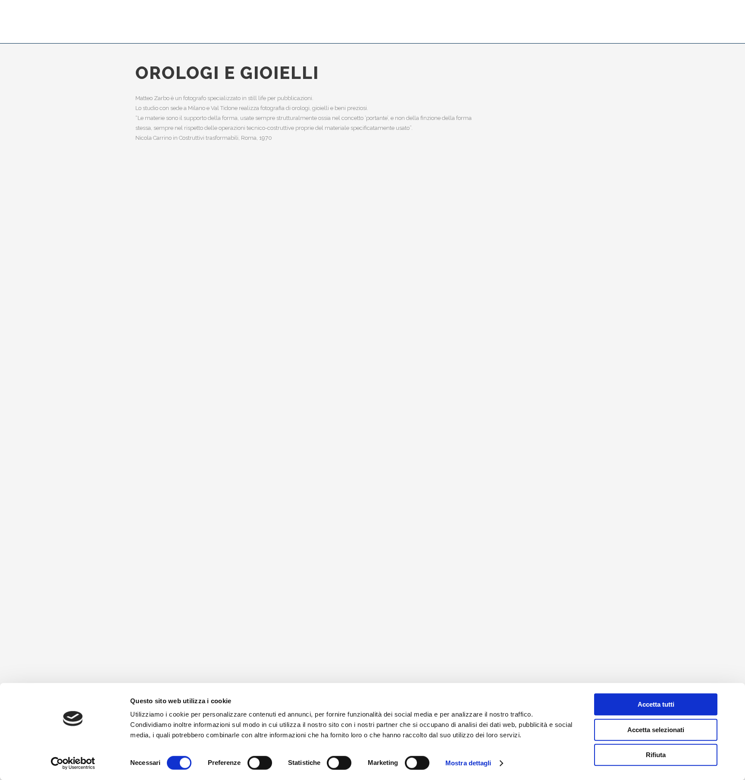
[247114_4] (143, 260)
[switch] (259, 763)
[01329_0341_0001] (143, 377)
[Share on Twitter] (517, 70)
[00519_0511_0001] (143, 369)
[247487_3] (143, 252)
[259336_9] (143, 636)
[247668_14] (143, 217)
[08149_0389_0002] (143, 550)
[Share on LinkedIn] (545, 70)
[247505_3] (143, 226)
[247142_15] (143, 576)
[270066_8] (143, 679)
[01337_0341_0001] (143, 351)
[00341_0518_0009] (143, 429)
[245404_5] (143, 269)
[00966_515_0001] (143, 507)
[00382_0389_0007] (143, 455)
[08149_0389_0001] (143, 541)
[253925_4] (143, 602)
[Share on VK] (586, 70)
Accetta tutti (656, 704)
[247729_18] (143, 306)
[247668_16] (143, 208)
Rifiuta (656, 754)
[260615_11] (143, 653)
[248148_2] (143, 243)
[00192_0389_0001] (143, 403)
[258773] (143, 619)
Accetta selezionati (655, 729)
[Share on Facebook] (504, 70)
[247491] (143, 191)
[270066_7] (143, 671)
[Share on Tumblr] (559, 70)
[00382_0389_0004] (143, 446)
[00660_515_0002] (143, 489)
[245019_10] (143, 567)
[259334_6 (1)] (143, 627)
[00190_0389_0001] (143, 394)
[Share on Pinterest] (573, 70)
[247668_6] (143, 174)
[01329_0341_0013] (143, 360)
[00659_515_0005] (143, 481)
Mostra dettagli (468, 763)
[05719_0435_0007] (143, 524)
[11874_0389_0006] (143, 558)
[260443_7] (143, 645)
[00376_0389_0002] (143, 438)
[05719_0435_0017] (143, 532)
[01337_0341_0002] (143, 343)
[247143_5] (143, 183)
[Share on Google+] (531, 70)
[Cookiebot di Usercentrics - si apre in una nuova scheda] (73, 763)
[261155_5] (143, 662)
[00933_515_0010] (143, 498)
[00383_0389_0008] (143, 463)
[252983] (143, 593)
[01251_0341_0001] (143, 386)
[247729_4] (143, 200)
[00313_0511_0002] (143, 412)
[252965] (143, 584)
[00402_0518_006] (143, 472)
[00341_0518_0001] (143, 420)
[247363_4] (143, 234)
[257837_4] (143, 610)
